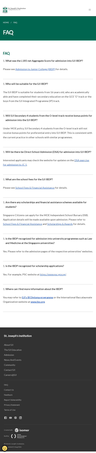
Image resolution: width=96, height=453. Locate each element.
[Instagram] (16, 418)
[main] (48, 171)
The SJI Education (13, 349)
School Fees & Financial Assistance (34, 187)
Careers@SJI (10, 375)
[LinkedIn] (21, 418)
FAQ (6, 385)
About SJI (8, 344)
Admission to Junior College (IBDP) (35, 69)
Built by (6, 436)
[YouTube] (11, 418)
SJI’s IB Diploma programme (37, 297)
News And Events (12, 359)
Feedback (8, 395)
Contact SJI (9, 370)
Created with (8, 430)
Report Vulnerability (12, 400)
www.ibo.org (38, 301)
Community (9, 365)
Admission (9, 354)
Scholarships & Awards (60, 223)
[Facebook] (6, 418)
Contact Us (9, 390)
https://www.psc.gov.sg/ (53, 274)
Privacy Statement (12, 405)
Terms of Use (9, 410)
